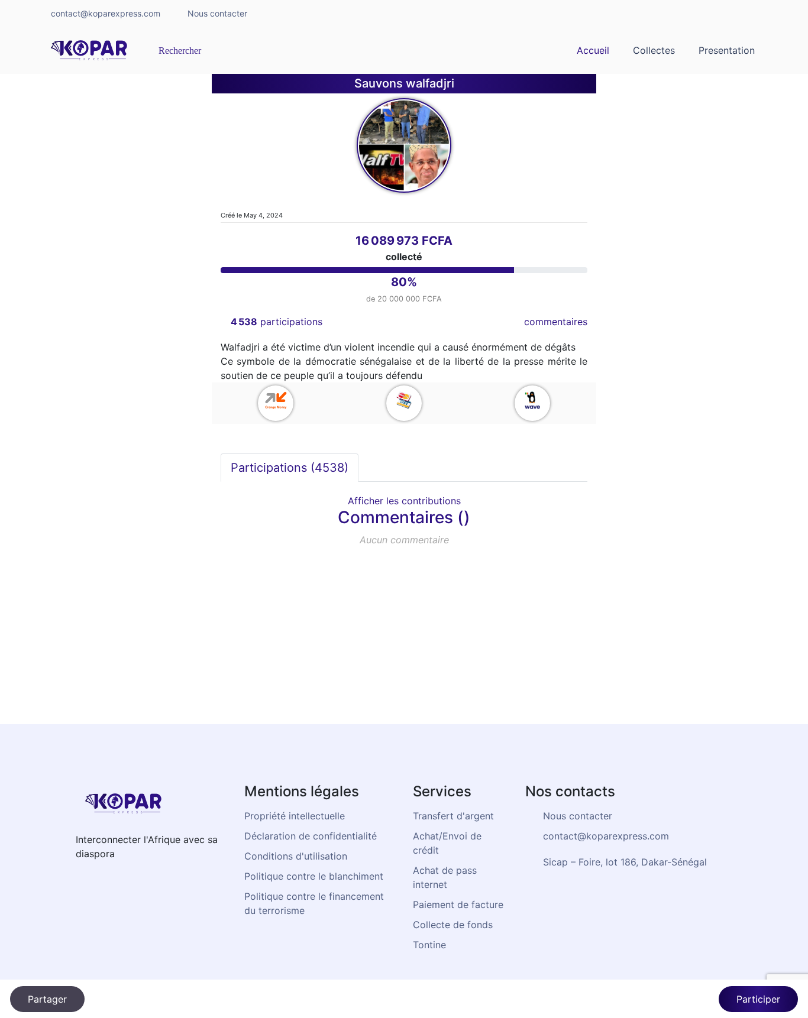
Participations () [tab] (289, 468)
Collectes (654, 50)
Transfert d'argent (453, 816)
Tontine (429, 945)
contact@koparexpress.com (105, 13)
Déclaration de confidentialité (310, 836)
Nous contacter (217, 13)
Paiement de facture (458, 904)
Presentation (727, 50)
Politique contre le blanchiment (313, 876)
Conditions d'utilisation (295, 856)
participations (276, 322)
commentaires (555, 322)
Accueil (593, 50)
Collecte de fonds (453, 925)
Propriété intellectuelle (294, 816)
